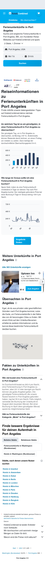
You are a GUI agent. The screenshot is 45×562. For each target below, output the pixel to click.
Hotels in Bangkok (10, 500)
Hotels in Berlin (9, 479)
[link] (22, 241)
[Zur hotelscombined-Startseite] (18, 13)
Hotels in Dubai (9, 476)
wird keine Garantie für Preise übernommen (18, 518)
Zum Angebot (33, 288)
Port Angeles (32, 553)
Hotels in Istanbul (10, 469)
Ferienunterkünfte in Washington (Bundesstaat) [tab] (18, 446)
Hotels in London (10, 483)
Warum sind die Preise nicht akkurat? (20, 537)
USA (20, 548)
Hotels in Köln (9, 503)
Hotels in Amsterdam (11, 472)
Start (14, 548)
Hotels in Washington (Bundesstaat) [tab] (19, 454)
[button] (4, 13)
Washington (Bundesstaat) (11, 553)
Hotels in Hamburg (11, 496)
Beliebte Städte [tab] (10, 440)
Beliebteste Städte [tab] (29, 440)
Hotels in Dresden (10, 493)
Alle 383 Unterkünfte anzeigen (16, 267)
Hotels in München (11, 486)
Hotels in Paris (9, 489)
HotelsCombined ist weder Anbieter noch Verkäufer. (19, 526)
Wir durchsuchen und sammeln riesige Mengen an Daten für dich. (21, 532)
